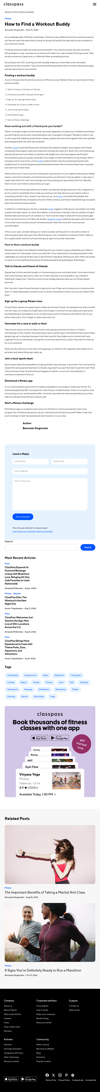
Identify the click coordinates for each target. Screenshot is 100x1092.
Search (9, 541)
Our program (42, 1006)
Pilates (75, 690)
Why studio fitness (12, 1014)
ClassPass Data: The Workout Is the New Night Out (15, 600)
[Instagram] (60, 1075)
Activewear (12, 675)
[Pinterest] (66, 1075)
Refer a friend (42, 1045)
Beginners (59, 675)
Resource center (44, 1023)
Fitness (8, 19)
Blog (38, 1053)
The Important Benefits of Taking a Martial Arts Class (45, 892)
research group (54, 219)
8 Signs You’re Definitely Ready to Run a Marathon (43, 970)
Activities (40, 1057)
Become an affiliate (45, 1049)
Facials (36, 682)
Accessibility (91, 1080)
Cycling (10, 682)
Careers (7, 1019)
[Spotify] (72, 1075)
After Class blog (11, 1057)
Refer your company (45, 1014)
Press (7, 564)
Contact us (74, 1006)
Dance (24, 682)
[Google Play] (28, 1079)
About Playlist (10, 1010)
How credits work (12, 1027)
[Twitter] (53, 1075)
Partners (8, 1045)
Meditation (44, 690)
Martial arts (12, 690)
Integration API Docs (13, 1053)
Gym (61, 682)
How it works (42, 1010)
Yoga (52, 697)
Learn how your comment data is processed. (32, 531)
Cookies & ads (77, 1080)
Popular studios (43, 1061)
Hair (72, 682)
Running (11, 697)
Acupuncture (30, 675)
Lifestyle (17, 594)
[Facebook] (47, 1075)
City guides (76, 675)
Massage (28, 690)
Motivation (61, 690)
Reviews (8, 1031)
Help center (74, 1010)
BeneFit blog (42, 1019)
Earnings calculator (12, 1049)
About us (8, 1006)
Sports (24, 697)
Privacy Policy (64, 1080)
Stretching (39, 697)
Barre (45, 675)
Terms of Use (51, 1080)
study (15, 148)
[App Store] (11, 1079)
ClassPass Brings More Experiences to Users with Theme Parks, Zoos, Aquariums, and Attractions (18, 647)
